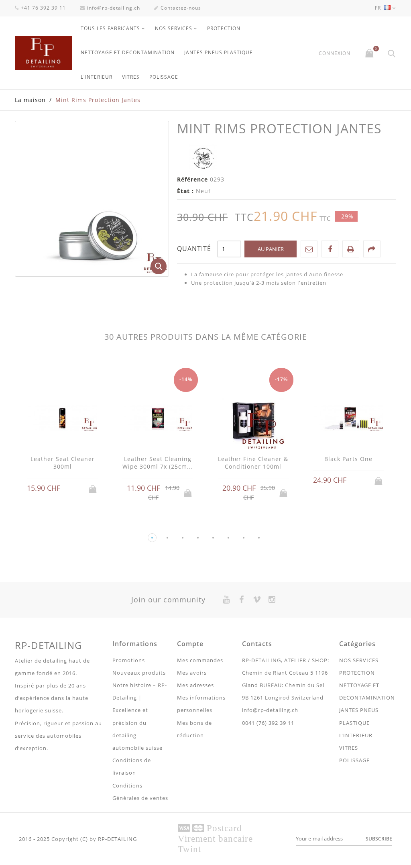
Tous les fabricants (110, 28)
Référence (192, 179)
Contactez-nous (181, 7)
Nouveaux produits (139, 672)
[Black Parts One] (348, 419)
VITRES (131, 76)
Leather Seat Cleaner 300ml (63, 463)
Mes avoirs (192, 672)
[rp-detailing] (43, 53)
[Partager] (371, 249)
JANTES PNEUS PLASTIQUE (218, 52)
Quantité (194, 248)
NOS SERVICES (173, 28)
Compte (190, 643)
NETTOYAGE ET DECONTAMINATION (128, 52)
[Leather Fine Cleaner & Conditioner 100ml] (253, 419)
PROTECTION (223, 28)
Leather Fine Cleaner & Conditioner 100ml (253, 463)
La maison (30, 100)
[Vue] (70, 488)
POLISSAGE (163, 76)
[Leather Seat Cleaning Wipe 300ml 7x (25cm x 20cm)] (158, 419)
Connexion (334, 53)
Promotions (128, 660)
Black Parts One (348, 459)
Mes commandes (200, 660)
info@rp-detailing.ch (113, 7)
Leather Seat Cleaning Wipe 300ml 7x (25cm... (157, 463)
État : (185, 191)
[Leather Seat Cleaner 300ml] (62, 419)
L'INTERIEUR (96, 76)
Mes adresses (195, 685)
